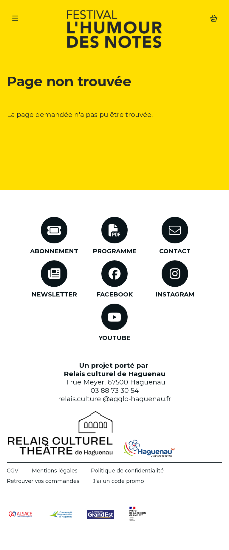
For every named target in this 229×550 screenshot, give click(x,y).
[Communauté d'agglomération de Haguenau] (60, 514)
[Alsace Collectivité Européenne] (20, 514)
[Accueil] (114, 30)
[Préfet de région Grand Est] (137, 514)
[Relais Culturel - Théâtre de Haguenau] (60, 433)
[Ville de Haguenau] (149, 448)
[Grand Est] (100, 514)
